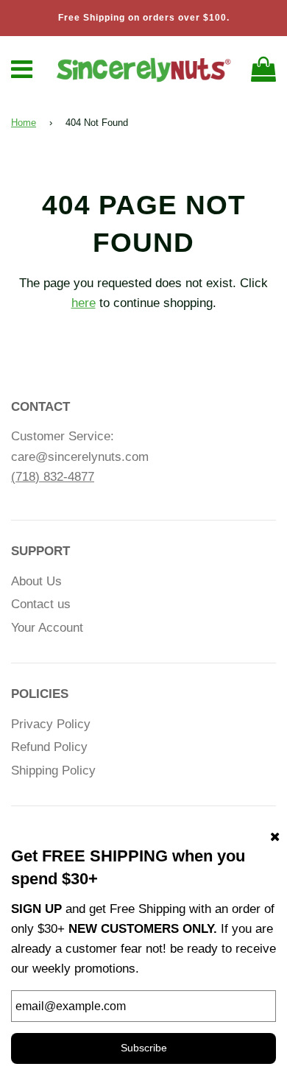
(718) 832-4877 (52, 477)
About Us (36, 581)
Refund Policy (49, 747)
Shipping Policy (53, 771)
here (83, 303)
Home (23, 122)
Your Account (47, 628)
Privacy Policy (51, 724)
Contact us (41, 604)
